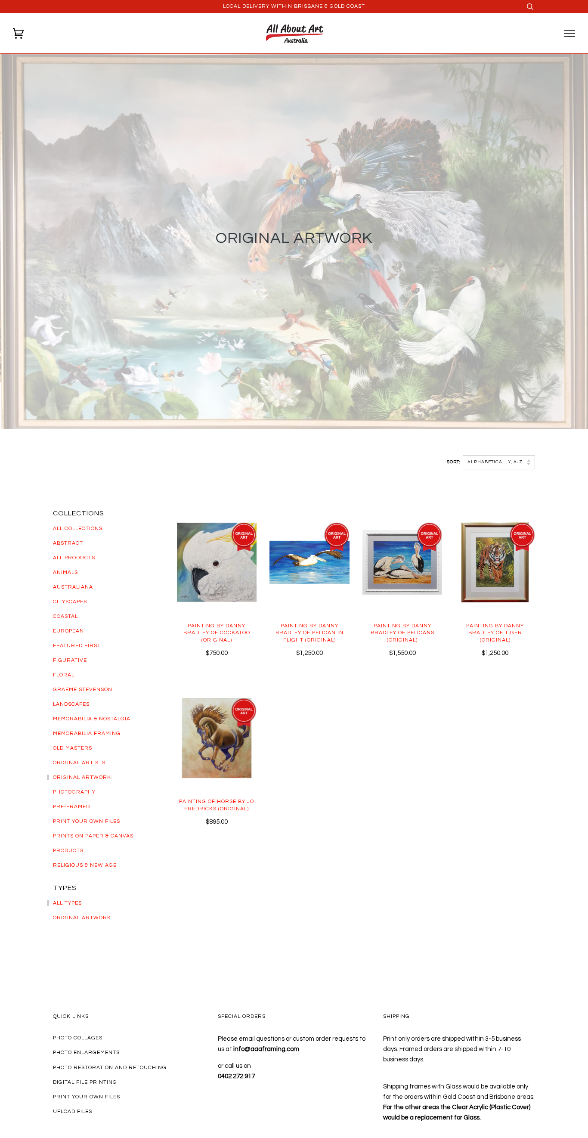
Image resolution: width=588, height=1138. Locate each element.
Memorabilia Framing (87, 733)
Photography (74, 792)
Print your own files (86, 1097)
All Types (67, 903)
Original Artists (79, 763)
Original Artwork (82, 777)
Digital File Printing (85, 1082)
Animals (65, 572)
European (68, 631)
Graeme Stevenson (82, 689)
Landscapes (71, 704)
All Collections (77, 528)
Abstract (68, 543)
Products (68, 850)
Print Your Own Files (86, 821)
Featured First (77, 645)
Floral (63, 675)
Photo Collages (77, 1038)
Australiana (73, 587)
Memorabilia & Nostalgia (91, 719)
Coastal (65, 616)
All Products (74, 558)
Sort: (454, 462)
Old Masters (72, 748)
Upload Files (72, 1111)
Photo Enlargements (86, 1052)
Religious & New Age (85, 865)
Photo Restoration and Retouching (110, 1067)
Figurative (70, 660)
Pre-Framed (71, 806)
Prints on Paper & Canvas (93, 836)
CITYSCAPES (70, 602)
